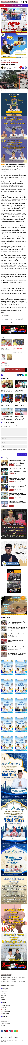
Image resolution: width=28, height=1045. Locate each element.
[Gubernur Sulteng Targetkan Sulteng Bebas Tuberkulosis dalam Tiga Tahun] (21, 411)
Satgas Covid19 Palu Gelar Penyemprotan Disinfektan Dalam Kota (18, 347)
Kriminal (3, 999)
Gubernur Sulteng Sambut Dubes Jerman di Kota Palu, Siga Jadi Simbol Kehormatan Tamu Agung (6, 390)
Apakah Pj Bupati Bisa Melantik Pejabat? (15, 641)
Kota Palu (8, 62)
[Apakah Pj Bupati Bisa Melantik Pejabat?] (4, 641)
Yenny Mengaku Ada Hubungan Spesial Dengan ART (17, 634)
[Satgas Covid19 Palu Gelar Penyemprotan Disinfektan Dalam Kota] (18, 342)
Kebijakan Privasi (5, 1021)
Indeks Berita (4, 1019)
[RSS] (17, 1031)
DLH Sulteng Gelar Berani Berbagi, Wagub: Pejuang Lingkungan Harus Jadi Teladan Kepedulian (16, 621)
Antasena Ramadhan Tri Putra (8, 67)
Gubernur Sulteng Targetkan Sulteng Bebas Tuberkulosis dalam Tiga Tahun (19, 418)
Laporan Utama (14, 62)
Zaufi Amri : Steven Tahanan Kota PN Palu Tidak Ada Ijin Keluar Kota (17, 654)
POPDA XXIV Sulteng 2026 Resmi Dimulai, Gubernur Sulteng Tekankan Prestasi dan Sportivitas (20, 390)
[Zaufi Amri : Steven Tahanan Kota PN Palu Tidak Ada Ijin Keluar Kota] (4, 654)
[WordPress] (10, 1031)
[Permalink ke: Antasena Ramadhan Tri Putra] (2, 67)
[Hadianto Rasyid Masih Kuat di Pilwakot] (6, 342)
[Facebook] (18, 375)
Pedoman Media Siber (6, 1023)
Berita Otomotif (6, 1005)
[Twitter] (20, 375)
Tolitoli (4, 1009)
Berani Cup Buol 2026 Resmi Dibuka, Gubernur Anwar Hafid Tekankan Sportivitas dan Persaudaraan (7, 404)
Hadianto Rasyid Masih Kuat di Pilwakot (6, 346)
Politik (2, 997)
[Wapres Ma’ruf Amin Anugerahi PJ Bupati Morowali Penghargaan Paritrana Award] (4, 648)
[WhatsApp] (26, 375)
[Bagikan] (26, 67)
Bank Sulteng (6, 1013)
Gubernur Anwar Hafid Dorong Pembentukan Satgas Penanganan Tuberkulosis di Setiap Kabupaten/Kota (6, 418)
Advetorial (4, 386)
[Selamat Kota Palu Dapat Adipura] (6, 357)
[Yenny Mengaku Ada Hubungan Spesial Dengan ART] (4, 635)
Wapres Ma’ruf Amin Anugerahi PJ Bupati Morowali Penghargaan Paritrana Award (16, 647)
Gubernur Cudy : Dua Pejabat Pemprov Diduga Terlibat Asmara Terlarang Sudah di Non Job (17, 628)
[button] (21, 2)
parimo (4, 1007)
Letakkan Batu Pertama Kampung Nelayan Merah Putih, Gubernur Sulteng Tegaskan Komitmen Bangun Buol (20, 404)
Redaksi (3, 1025)
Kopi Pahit (3, 62)
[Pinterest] (7, 1031)
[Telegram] (23, 375)
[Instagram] (12, 1031)
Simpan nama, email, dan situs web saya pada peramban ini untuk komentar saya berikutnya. (14, 450)
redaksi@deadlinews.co (8, 985)
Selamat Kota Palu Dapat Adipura (5, 361)
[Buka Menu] (24, 2)
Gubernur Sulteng (7, 1011)
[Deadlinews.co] (9, 2)
